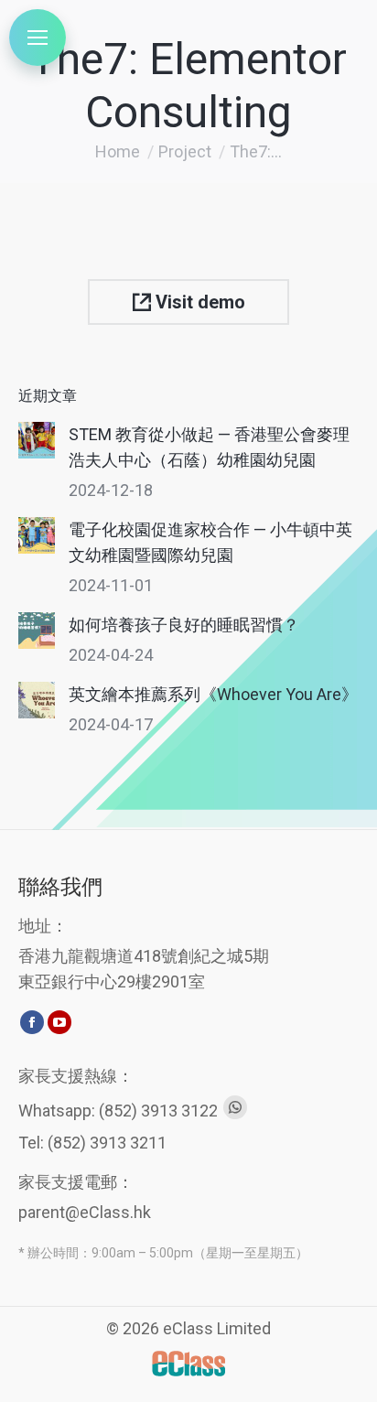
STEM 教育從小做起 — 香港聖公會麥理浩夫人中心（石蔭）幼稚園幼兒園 (209, 447)
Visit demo (198, 302)
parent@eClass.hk (84, 1212)
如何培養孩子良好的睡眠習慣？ (184, 624)
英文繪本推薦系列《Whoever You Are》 (213, 694)
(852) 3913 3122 (158, 1110)
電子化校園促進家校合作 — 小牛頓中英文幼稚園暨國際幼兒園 (210, 542)
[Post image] (36, 440)
